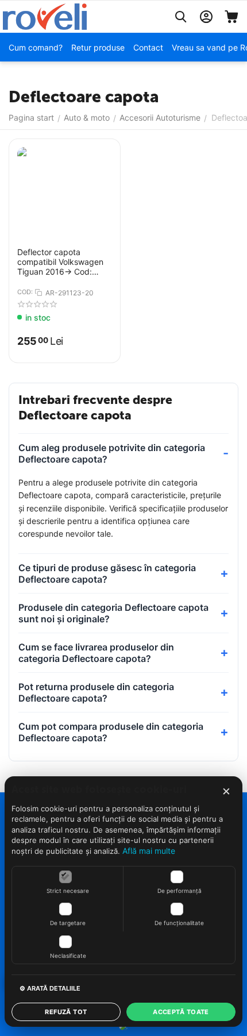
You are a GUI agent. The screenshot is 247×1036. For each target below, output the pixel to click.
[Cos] (231, 16)
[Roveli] (45, 16)
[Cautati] (181, 16)
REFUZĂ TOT (66, 1012)
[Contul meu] (206, 16)
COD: (25, 292)
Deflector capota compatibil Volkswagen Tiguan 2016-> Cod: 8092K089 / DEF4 (60, 262)
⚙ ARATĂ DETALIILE (50, 988)
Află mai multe (148, 851)
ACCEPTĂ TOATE (181, 1012)
